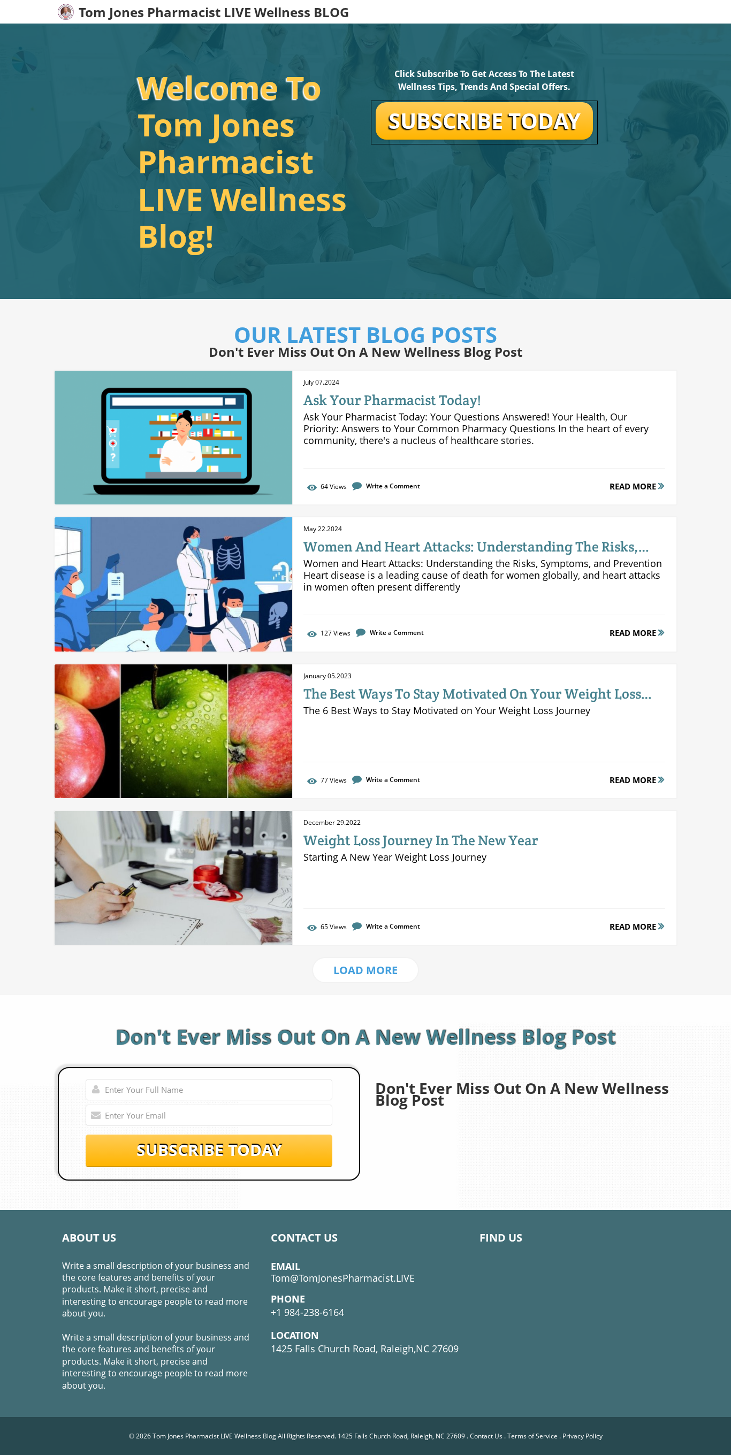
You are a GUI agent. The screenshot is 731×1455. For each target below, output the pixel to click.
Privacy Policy (582, 1436)
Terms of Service (532, 1436)
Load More (365, 970)
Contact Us (486, 1436)
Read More (634, 486)
